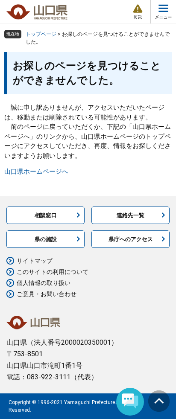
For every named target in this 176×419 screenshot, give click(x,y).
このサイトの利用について (52, 271)
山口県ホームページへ (36, 171)
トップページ (41, 34)
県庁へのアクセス (131, 239)
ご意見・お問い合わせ (46, 294)
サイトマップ (35, 260)
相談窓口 (46, 215)
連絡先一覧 (130, 215)
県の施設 (46, 239)
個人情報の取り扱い (43, 282)
